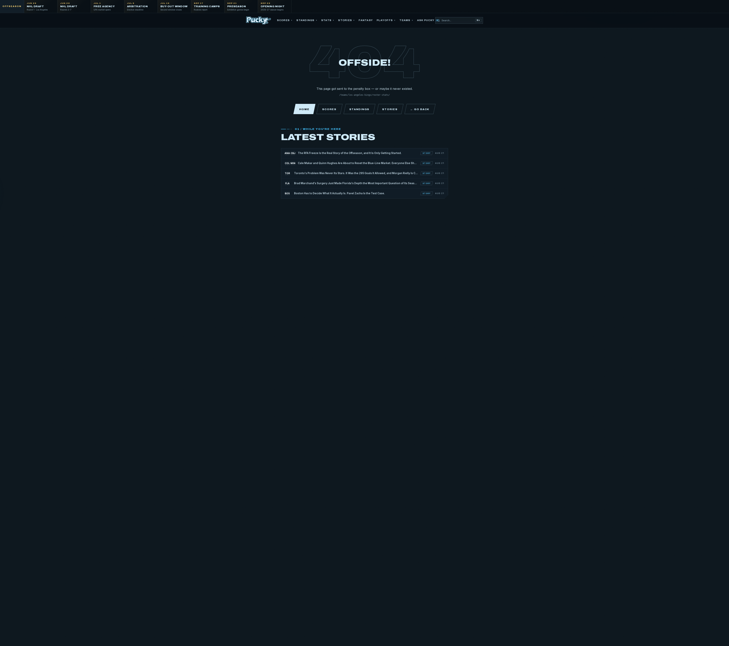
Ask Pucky (428, 20)
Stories (346, 20)
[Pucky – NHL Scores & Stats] (258, 20)
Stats (328, 20)
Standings (306, 20)
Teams (406, 20)
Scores (285, 20)
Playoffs (386, 20)
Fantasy (366, 20)
